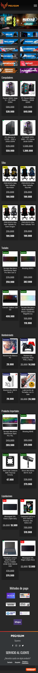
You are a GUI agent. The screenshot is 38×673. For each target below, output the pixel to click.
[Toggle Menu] (35, 6)
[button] (35, 19)
